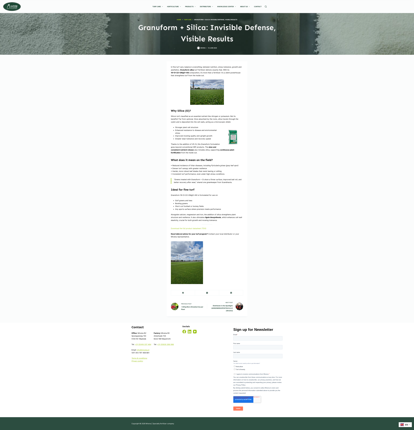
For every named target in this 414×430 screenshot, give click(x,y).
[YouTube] (195, 331)
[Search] (266, 7)
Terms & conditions (139, 358)
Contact (258, 6)
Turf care (156, 6)
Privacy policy (137, 361)
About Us (244, 6)
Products (189, 6)
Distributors (205, 6)
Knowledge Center (225, 6)
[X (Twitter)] (207, 293)
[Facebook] (183, 293)
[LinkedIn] (231, 293)
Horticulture (173, 6)
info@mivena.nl (143, 350)
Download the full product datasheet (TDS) (188, 228)
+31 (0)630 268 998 (165, 344)
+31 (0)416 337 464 (143, 344)
